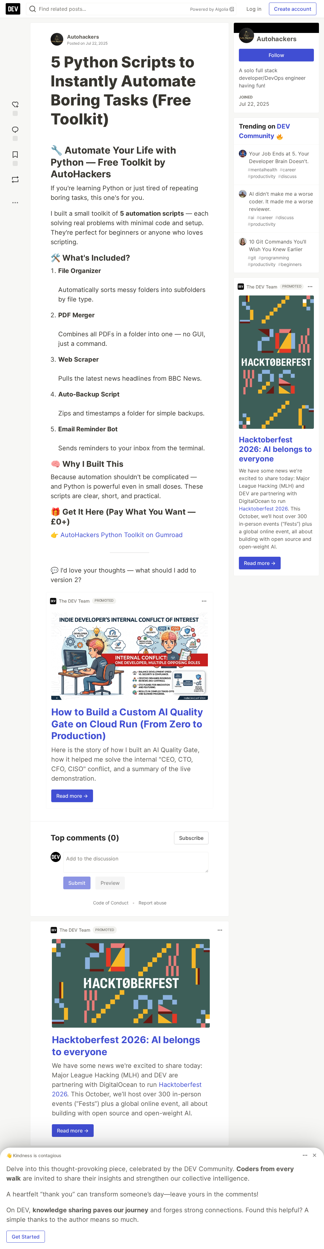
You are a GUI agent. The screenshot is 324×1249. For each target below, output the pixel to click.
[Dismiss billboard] (314, 1155)
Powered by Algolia (209, 9)
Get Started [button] (26, 1236)
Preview (110, 883)
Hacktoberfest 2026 (263, 508)
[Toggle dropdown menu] (204, 601)
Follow (276, 55)
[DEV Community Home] (13, 9)
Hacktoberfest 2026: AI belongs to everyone (275, 449)
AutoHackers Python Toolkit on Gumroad (121, 535)
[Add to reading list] (15, 158)
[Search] (32, 9)
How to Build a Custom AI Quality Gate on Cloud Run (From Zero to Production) (127, 723)
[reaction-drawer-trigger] (15, 108)
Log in (253, 9)
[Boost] (15, 179)
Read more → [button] (72, 796)
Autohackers (83, 37)
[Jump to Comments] (15, 133)
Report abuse (152, 902)
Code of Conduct (110, 902)
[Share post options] (15, 202)
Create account (292, 9)
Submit (76, 883)
